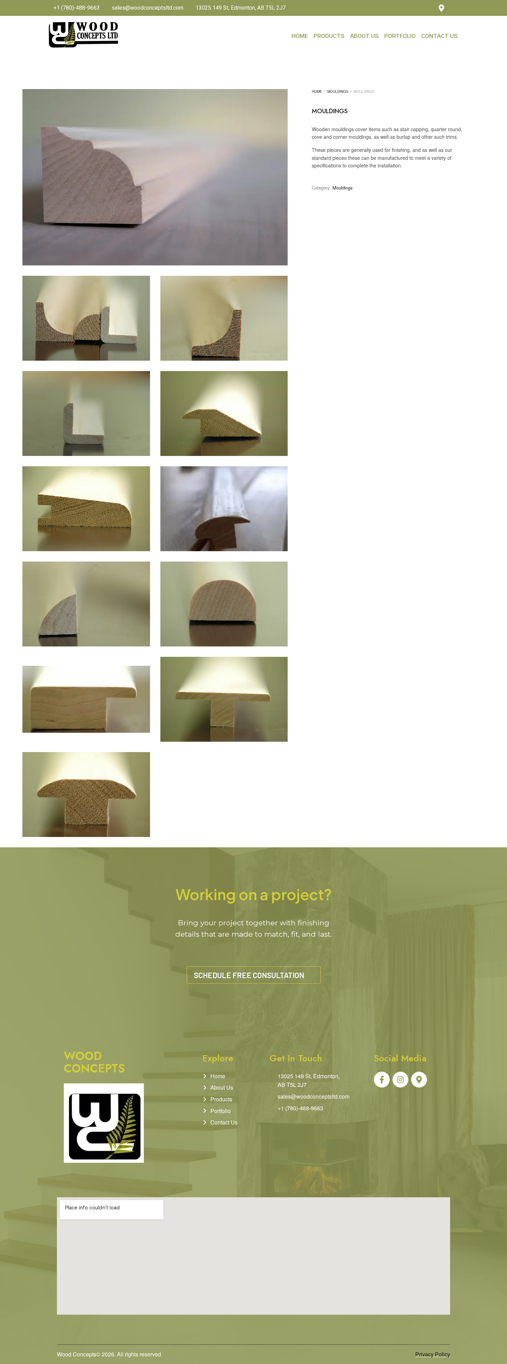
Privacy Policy (432, 1354)
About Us (364, 35)
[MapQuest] (441, 8)
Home (317, 91)
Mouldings (337, 91)
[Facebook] (427, 8)
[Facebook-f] (382, 1080)
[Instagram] (456, 8)
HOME (299, 35)
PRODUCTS (329, 35)
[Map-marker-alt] (419, 1080)
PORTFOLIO (400, 35)
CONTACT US (439, 35)
